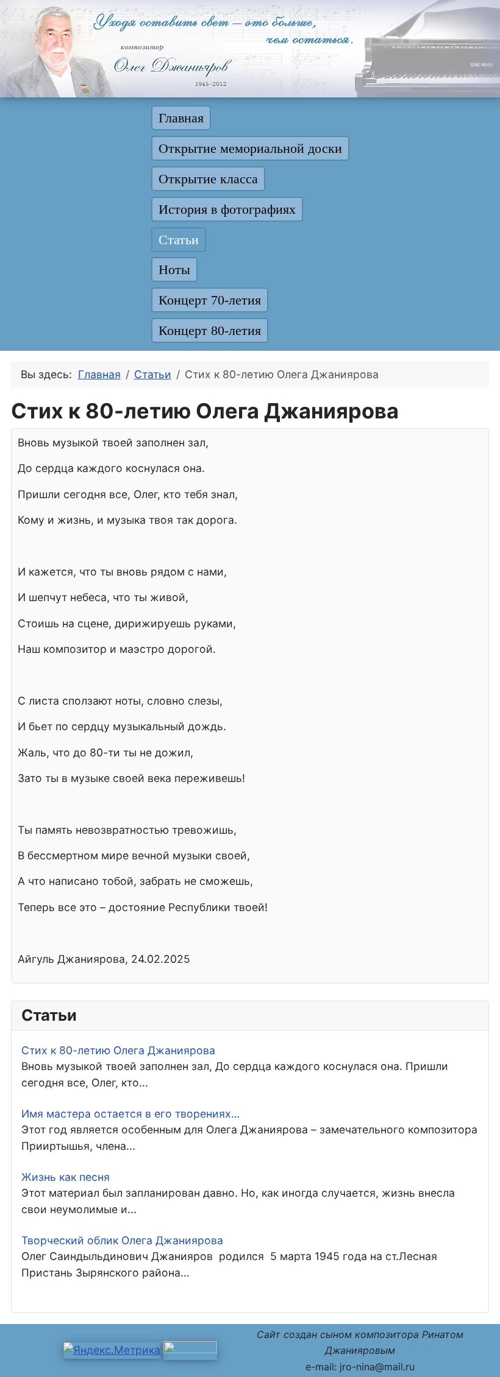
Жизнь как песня (65, 1177)
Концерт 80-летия (210, 330)
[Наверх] (477, 1353)
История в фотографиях (227, 209)
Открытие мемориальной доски (250, 148)
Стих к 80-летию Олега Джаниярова (118, 1050)
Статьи (179, 239)
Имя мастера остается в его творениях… (130, 1113)
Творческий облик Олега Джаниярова (122, 1240)
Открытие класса (208, 178)
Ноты (174, 269)
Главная (181, 117)
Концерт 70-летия (210, 300)
